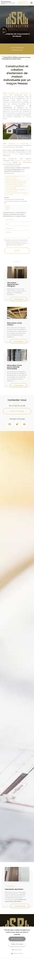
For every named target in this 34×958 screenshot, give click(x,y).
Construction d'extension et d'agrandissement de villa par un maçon (16, 180)
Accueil (3, 56)
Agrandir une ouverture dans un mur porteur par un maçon (15, 177)
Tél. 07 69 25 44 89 (17, 48)
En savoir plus (18, 299)
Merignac (8, 207)
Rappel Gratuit (22, 2)
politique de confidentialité (14, 245)
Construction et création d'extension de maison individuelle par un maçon (16, 183)
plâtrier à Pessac (12, 154)
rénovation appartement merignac (13, 284)
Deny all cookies (17, 944)
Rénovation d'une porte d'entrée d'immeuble (14, 367)
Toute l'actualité (19, 906)
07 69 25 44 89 (18, 406)
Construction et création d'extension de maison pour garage (16, 187)
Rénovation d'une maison (14, 324)
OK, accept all (17, 939)
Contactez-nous (17, 50)
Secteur (9, 56)
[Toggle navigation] (31, 3)
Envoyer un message (17, 411)
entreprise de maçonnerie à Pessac (17, 94)
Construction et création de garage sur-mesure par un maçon (16, 190)
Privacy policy (18, 953)
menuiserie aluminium (14, 889)
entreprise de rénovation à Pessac (17, 161)
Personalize (18, 950)
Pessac (15, 56)
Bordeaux (8, 206)
